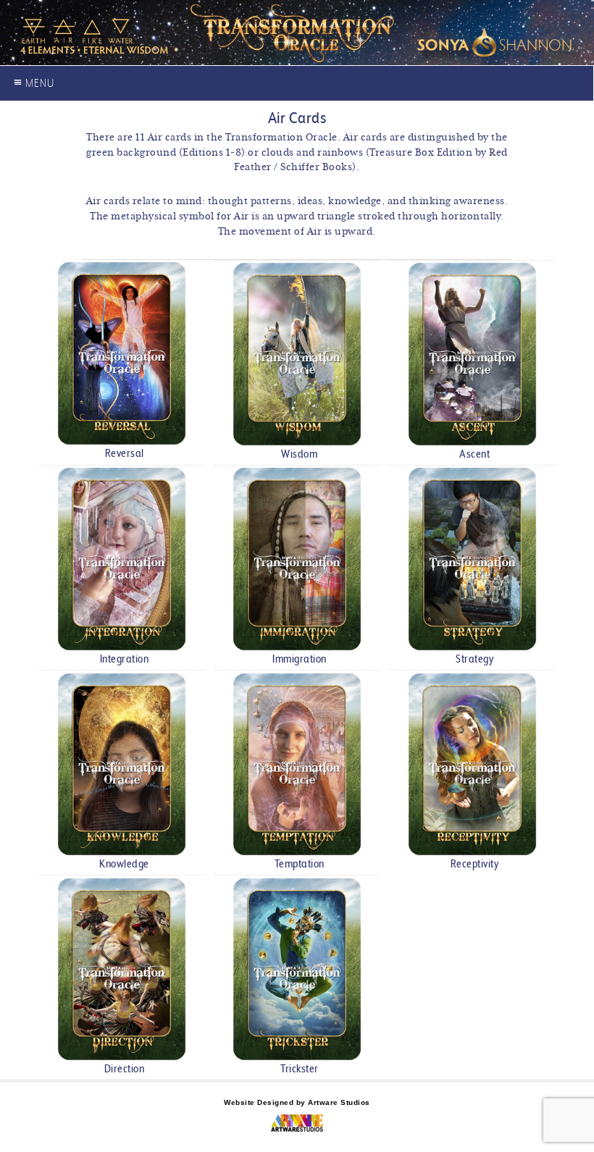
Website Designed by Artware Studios (297, 1102)
